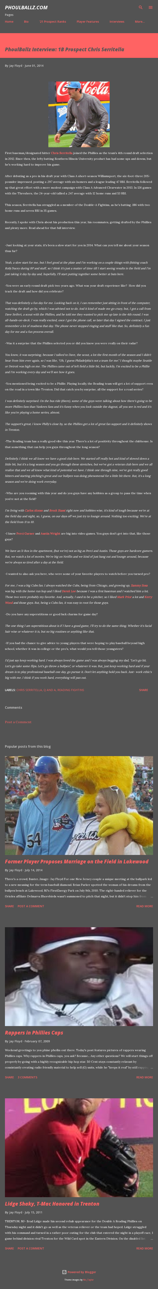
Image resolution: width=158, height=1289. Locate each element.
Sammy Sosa (139, 585)
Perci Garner (25, 533)
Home (9, 21)
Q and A (50, 690)
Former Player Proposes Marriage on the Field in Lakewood (77, 861)
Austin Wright (50, 533)
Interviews (117, 21)
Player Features (88, 21)
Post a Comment (18, 722)
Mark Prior (124, 597)
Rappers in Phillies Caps (34, 1032)
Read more (144, 906)
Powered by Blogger (81, 1272)
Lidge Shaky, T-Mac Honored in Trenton (52, 1203)
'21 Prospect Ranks (52, 21)
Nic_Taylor (88, 1279)
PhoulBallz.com (26, 7)
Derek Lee (69, 591)
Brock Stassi (57, 510)
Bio (26, 21)
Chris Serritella (61, 153)
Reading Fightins (70, 690)
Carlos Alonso (34, 510)
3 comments (27, 1077)
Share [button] (143, 690)
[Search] (140, 7)
